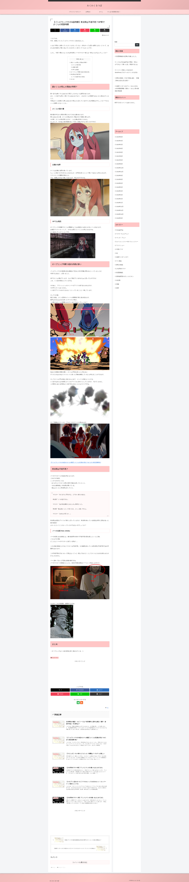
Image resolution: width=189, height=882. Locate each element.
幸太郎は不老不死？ (76, 74)
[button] (104, 30)
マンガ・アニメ (55, 657)
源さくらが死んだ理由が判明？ (79, 62)
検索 (116, 42)
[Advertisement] (79, 672)
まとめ (72, 79)
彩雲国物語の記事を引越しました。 (127, 56)
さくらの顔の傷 (76, 64)
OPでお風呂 (75, 69)
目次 (77, 59)
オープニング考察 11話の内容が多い (80, 72)
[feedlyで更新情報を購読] (78, 702)
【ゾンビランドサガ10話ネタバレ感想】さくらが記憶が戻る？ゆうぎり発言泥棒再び (75, 462)
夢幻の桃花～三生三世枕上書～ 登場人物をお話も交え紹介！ (127, 79)
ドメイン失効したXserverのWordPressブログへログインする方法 (126, 71)
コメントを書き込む (79, 862)
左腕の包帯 (75, 67)
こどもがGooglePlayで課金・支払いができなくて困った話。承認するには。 (127, 63)
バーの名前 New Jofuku (78, 76)
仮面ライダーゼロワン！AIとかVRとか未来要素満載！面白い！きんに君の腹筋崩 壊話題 (127, 88)
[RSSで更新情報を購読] (81, 702)
